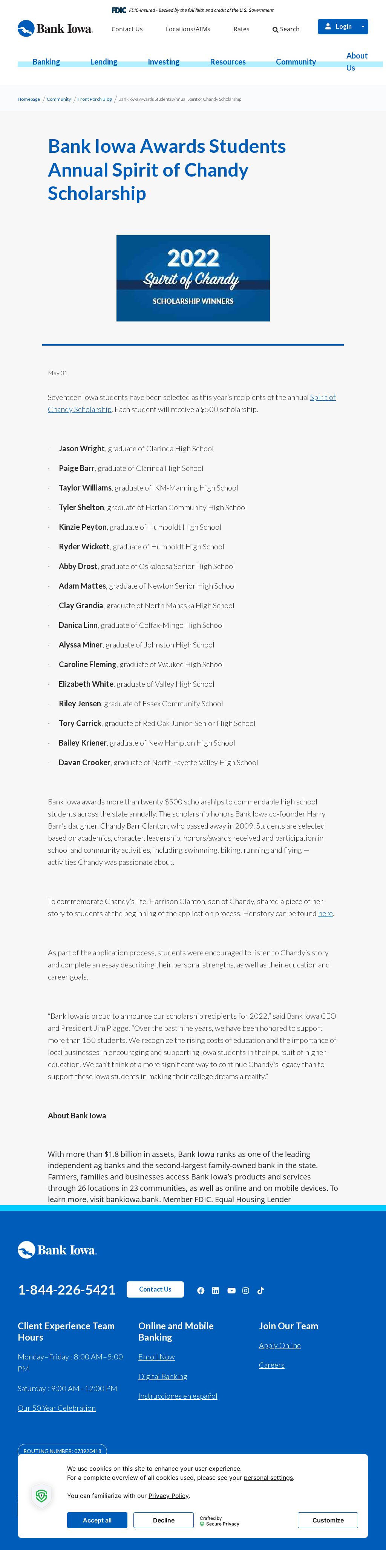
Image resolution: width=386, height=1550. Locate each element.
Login (344, 26)
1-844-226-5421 (66, 1289)
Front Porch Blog (95, 99)
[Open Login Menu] (363, 26)
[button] (46, 61)
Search (289, 29)
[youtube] (231, 1290)
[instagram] (246, 1290)
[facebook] (201, 1290)
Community (59, 99)
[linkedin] (216, 1290)
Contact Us (155, 1289)
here (325, 913)
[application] (193, 1496)
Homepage (29, 99)
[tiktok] (261, 1290)
